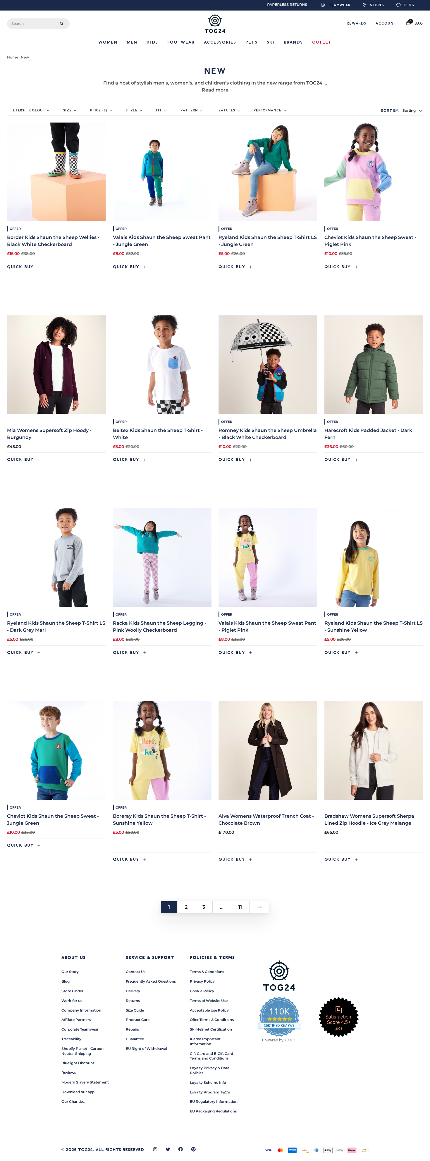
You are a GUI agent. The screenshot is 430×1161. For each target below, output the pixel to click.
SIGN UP (158, 611)
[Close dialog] (324, 509)
